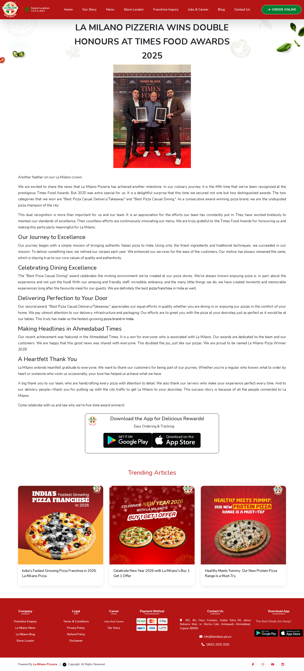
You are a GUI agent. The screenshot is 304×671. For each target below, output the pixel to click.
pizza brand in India (118, 319)
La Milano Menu (25, 628)
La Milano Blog (25, 634)
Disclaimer (76, 641)
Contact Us (242, 9)
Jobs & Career (198, 9)
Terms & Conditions (76, 621)
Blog (221, 9)
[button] (60, 536)
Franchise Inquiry (165, 9)
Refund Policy (76, 634)
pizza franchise (160, 288)
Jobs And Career (114, 621)
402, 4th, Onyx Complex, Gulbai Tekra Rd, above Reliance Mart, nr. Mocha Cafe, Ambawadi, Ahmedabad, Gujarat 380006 (215, 624)
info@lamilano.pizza (217, 636)
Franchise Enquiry (25, 621)
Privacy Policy (76, 628)
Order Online (284, 9)
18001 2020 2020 (217, 644)
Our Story (89, 9)
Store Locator (134, 9)
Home (68, 9)
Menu (110, 9)
